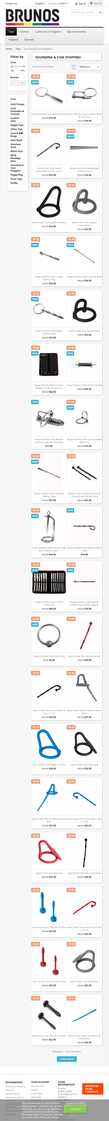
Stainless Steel (16, 146)
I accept (75, 1109)
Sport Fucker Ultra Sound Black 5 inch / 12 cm (49, 712)
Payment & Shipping (15, 1086)
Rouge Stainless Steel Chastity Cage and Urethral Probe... (49, 549)
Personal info (37, 1086)
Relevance (90, 67)
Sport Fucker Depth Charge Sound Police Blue (84, 1037)
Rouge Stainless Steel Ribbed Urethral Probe (49, 332)
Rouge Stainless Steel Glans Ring (49, 656)
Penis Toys (16, 179)
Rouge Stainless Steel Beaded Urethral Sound (84, 169)
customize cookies (75, 1103)
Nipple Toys (17, 125)
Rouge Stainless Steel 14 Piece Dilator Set (49, 603)
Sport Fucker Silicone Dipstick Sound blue (49, 820)
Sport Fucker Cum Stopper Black (84, 331)
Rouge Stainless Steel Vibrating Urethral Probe (49, 495)
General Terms (13, 1093)
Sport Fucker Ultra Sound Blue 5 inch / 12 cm (84, 820)
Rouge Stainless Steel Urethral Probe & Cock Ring (84, 115)
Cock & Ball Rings (17, 135)
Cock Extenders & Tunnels (17, 111)
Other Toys (17, 129)
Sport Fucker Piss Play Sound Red (84, 656)
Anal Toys (16, 140)
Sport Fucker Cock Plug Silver (84, 981)
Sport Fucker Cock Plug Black (84, 764)
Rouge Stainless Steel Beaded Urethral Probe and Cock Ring (49, 441)
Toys (13, 99)
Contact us (11, 3)
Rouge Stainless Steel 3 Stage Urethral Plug (49, 278)
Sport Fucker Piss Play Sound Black (84, 873)
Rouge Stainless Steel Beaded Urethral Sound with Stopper (84, 603)
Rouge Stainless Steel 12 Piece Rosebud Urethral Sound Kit (49, 386)
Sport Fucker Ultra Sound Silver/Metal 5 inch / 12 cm (49, 169)
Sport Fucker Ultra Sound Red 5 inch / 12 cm (84, 928)
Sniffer (14, 183)
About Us (10, 1090)
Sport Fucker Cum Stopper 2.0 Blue (49, 764)
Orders (34, 1089)
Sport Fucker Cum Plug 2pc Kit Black (49, 1035)
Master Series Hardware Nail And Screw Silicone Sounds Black (84, 495)
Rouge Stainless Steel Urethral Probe (49, 114)
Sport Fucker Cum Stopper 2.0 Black (49, 222)
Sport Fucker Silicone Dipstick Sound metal (84, 712)
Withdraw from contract (92, 1088)
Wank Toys (17, 151)
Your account (40, 1082)
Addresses (36, 1097)
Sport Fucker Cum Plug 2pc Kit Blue (49, 927)
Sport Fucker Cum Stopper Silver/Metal (84, 224)
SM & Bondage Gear (16, 158)
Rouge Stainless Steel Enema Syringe (84, 385)
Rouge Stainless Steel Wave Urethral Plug (84, 549)
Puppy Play (17, 174)
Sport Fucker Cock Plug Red (49, 873)
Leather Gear (15, 119)
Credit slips (36, 1093)
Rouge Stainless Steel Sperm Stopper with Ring (84, 441)
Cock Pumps (17, 104)
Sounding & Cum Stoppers (17, 168)
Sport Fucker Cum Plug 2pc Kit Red (49, 981)
